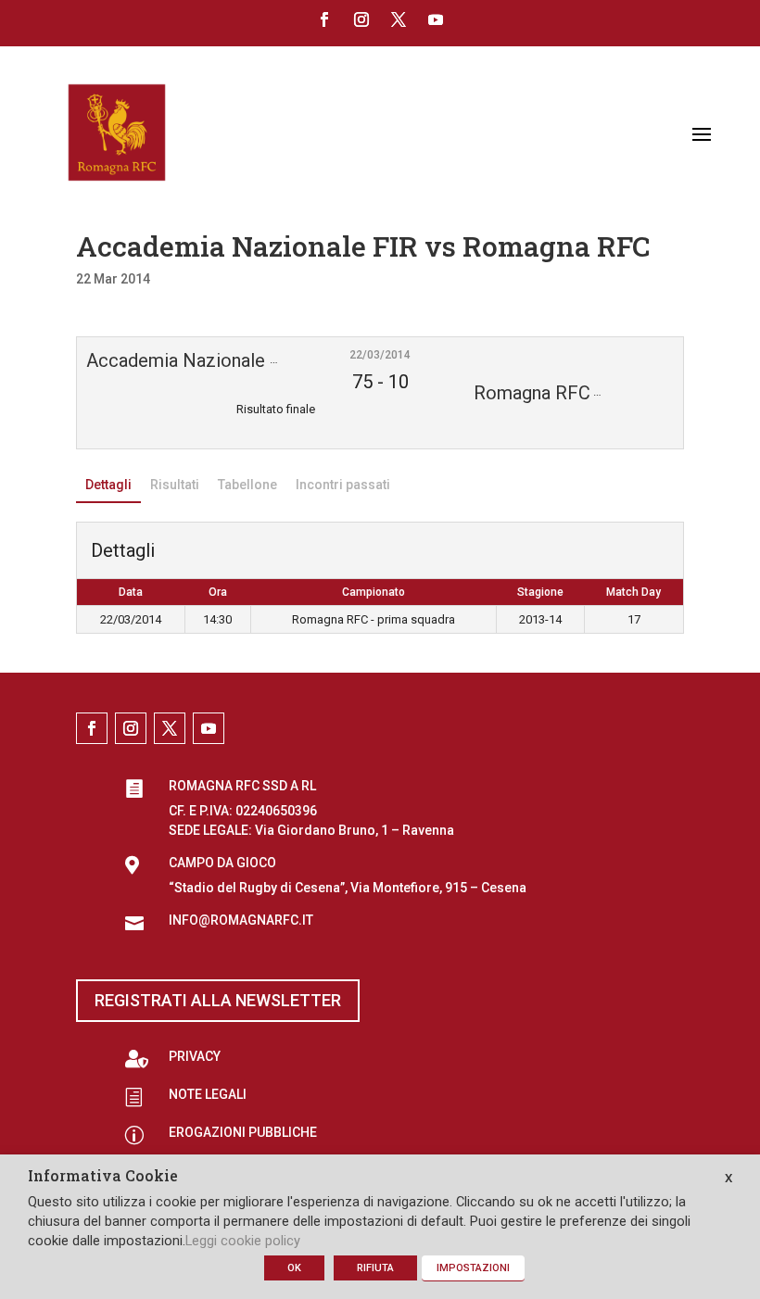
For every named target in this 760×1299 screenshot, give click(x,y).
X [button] (728, 1178)
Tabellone (247, 484)
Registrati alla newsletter (218, 1000)
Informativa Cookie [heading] (103, 1176)
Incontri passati (343, 484)
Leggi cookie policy (242, 1240)
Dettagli (108, 484)
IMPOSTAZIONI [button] (473, 1268)
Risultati (174, 484)
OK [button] (294, 1268)
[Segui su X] (398, 19)
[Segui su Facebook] (324, 19)
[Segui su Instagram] (361, 19)
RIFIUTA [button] (375, 1268)
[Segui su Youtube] (435, 19)
